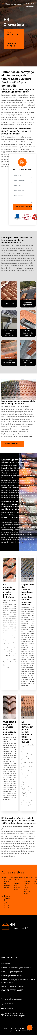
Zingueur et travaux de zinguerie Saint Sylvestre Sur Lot (7, 902)
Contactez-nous (12, 45)
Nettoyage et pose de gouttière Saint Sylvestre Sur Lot (17, 883)
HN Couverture (19, 1028)
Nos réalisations (13, 33)
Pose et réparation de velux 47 (11, 976)
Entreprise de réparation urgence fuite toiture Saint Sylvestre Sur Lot (27, 885)
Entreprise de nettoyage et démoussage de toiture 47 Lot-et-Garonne (18, 981)
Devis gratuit (11, 444)
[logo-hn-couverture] (14, 926)
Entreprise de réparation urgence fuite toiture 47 (17, 968)
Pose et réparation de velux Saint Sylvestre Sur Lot (7, 882)
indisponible (30, 3)
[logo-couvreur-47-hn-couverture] (6, 4)
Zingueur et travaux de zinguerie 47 (13, 986)
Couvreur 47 (5, 964)
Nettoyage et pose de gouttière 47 (12, 972)
